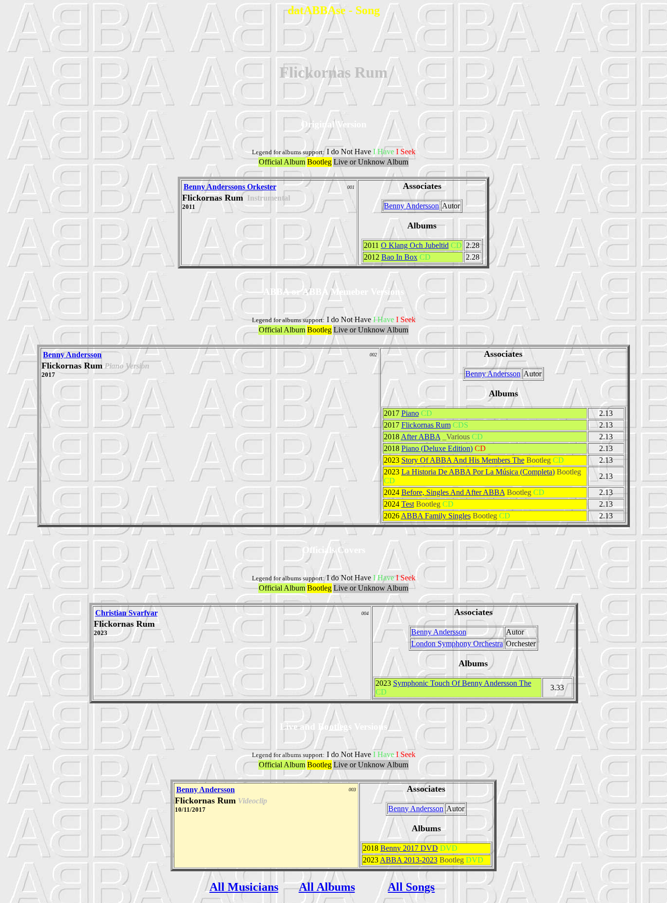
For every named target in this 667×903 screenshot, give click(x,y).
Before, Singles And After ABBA (453, 492)
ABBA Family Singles (436, 516)
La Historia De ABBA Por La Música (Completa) (478, 472)
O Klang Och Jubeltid (415, 245)
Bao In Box (399, 257)
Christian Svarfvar (126, 613)
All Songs (411, 887)
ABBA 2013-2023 (409, 860)
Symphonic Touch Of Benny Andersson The (462, 683)
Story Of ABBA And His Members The (462, 460)
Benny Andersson (411, 206)
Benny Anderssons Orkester (230, 187)
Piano (410, 413)
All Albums (327, 887)
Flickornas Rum (426, 425)
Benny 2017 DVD (409, 848)
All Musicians (243, 887)
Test (407, 504)
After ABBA (420, 436)
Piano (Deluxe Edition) (437, 448)
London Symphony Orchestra (457, 643)
